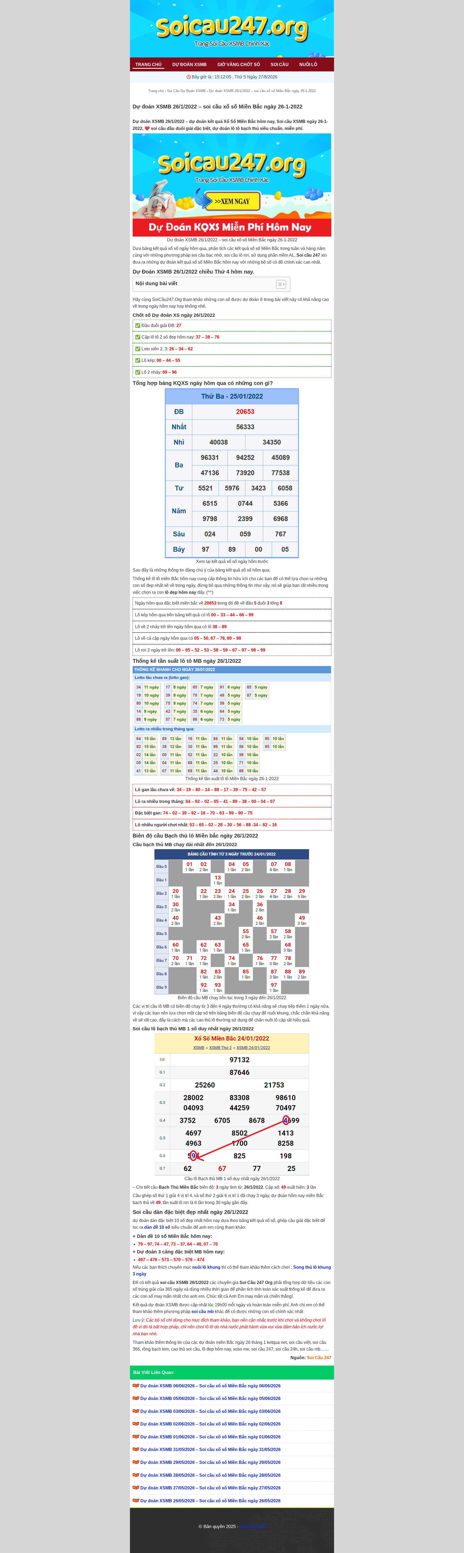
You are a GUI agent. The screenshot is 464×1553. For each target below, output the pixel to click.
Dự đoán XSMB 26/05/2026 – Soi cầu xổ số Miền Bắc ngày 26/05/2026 (210, 1501)
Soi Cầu (280, 64)
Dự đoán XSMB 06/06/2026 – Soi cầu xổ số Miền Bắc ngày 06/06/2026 (210, 1386)
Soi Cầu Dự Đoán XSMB (186, 91)
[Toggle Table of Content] (278, 284)
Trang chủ (156, 91)
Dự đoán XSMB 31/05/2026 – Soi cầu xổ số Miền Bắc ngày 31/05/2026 (210, 1449)
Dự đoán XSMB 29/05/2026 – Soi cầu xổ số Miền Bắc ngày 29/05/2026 (210, 1462)
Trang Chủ (148, 64)
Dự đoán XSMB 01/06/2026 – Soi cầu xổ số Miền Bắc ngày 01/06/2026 (210, 1437)
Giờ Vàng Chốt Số (239, 64)
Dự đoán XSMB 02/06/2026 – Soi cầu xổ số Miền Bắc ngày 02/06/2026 (210, 1424)
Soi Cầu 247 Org (256, 1282)
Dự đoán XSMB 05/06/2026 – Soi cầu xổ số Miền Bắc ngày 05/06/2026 (210, 1398)
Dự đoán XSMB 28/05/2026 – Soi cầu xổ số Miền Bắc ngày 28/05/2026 (210, 1475)
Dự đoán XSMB (189, 64)
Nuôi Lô (308, 64)
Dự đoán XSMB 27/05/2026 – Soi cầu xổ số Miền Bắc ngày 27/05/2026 (210, 1488)
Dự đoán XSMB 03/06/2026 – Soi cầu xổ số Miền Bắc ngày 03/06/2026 (210, 1411)
